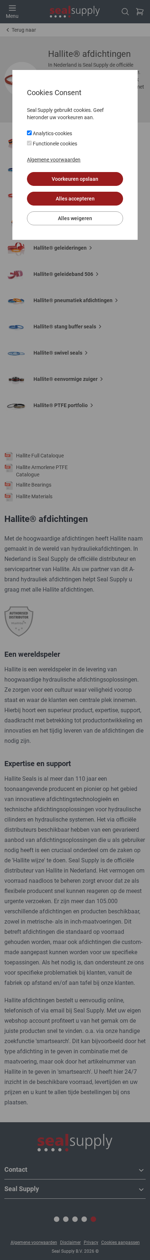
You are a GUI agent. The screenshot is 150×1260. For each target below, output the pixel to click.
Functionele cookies (54, 144)
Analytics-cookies (52, 133)
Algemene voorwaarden (53, 160)
